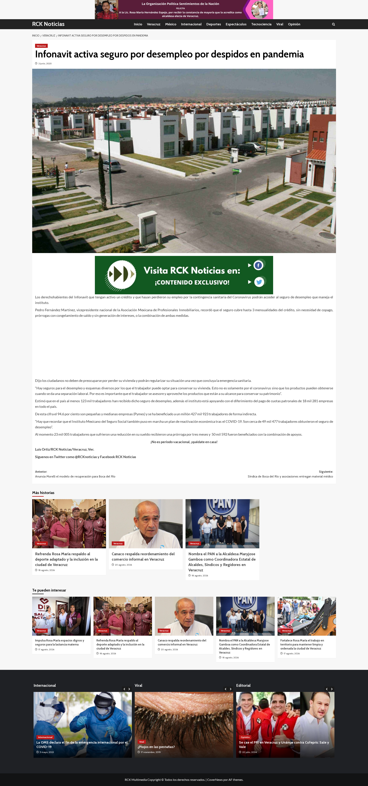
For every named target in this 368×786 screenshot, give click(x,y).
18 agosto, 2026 (46, 570)
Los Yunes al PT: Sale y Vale (260, 747)
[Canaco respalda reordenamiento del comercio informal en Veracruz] (146, 524)
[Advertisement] (150, 347)
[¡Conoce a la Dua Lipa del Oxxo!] (184, 725)
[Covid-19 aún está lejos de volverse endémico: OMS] (83, 725)
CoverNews (215, 779)
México (170, 24)
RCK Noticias (48, 23)
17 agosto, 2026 (46, 649)
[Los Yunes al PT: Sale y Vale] (285, 725)
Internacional (191, 24)
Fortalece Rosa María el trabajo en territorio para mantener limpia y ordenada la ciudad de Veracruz (302, 644)
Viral (279, 24)
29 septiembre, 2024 (252, 752)
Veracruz (153, 24)
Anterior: (75, 474)
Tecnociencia (261, 24)
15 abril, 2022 (46, 752)
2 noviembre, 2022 (150, 752)
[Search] (333, 24)
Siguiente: (290, 474)
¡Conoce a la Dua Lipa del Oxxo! (162, 747)
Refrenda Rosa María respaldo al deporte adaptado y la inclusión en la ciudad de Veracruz (66, 559)
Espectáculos (236, 24)
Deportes (213, 24)
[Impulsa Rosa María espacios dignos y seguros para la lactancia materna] (61, 616)
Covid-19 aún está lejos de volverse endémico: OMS (76, 747)
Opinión (294, 24)
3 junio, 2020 (45, 63)
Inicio (138, 24)
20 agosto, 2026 (123, 564)
